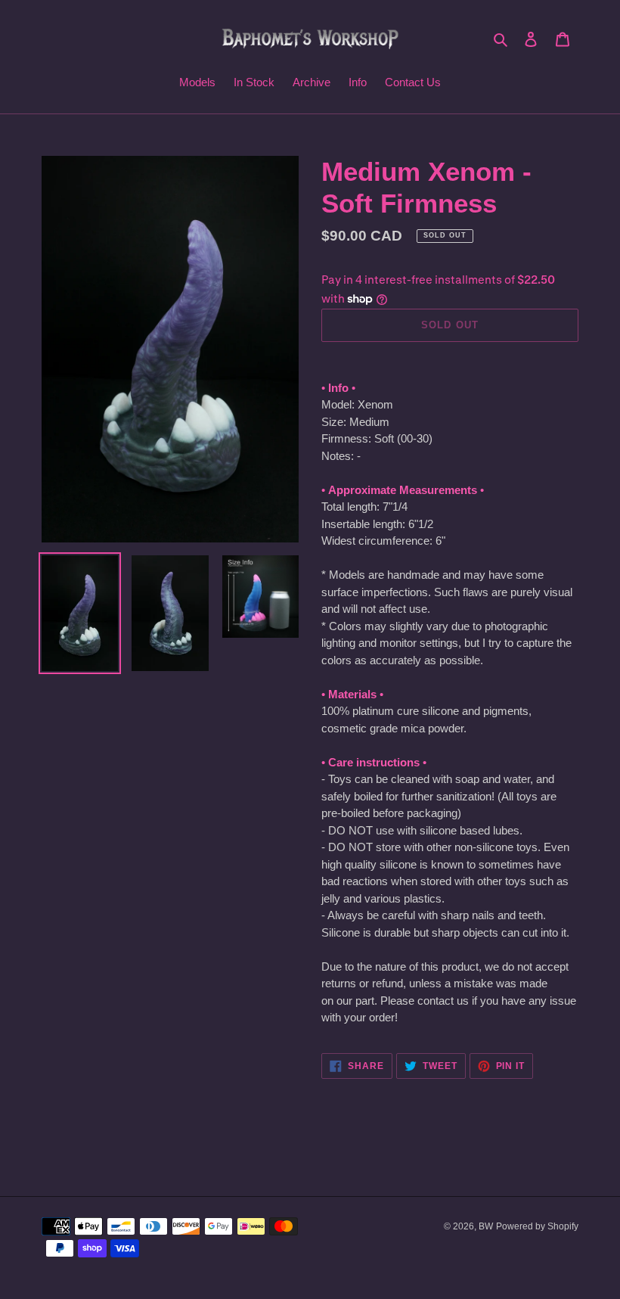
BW (486, 1226)
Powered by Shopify (537, 1226)
